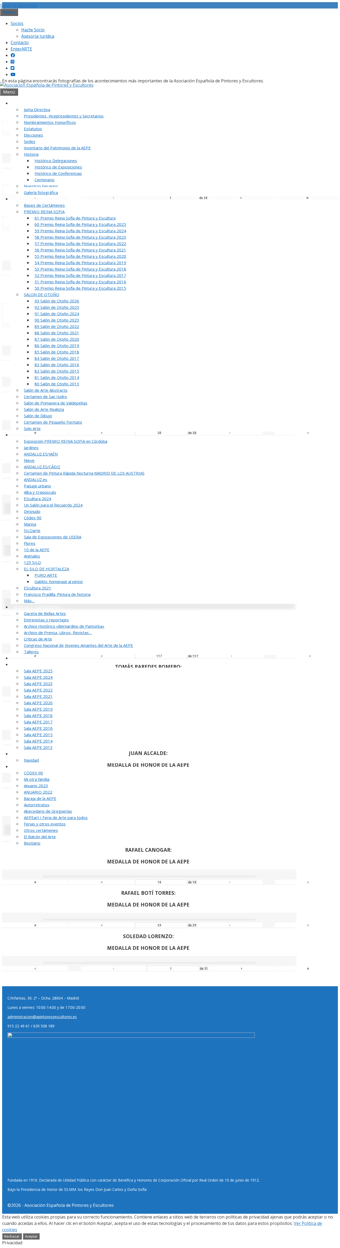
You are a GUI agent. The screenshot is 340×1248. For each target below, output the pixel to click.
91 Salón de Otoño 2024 (57, 313)
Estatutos (33, 128)
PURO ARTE (46, 575)
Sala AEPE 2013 (38, 747)
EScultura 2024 (37, 498)
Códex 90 (32, 517)
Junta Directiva (37, 109)
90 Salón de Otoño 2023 (57, 320)
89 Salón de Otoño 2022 (57, 326)
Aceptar (31, 1236)
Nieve (29, 460)
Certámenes (25, 199)
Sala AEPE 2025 (38, 670)
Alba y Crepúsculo (40, 492)
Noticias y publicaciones (37, 607)
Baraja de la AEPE (40, 798)
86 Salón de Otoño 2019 (57, 345)
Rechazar (12, 1236)
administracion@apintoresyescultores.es (42, 1016)
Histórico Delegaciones (56, 160)
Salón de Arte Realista (44, 409)
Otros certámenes (41, 830)
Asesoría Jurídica (37, 36)
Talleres (31, 651)
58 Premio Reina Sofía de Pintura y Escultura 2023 (80, 237)
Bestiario (32, 843)
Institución (24, 103)
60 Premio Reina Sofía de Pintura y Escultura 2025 (80, 224)
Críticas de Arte (38, 639)
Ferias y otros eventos (45, 824)
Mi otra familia (36, 779)
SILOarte (32, 530)
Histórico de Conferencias (58, 173)
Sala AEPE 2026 (28, 664)
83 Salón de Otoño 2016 (57, 364)
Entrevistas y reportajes (46, 619)
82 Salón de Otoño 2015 (57, 371)
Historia (31, 154)
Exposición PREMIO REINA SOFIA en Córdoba (65, 441)
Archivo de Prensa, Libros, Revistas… (58, 632)
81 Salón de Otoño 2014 (57, 377)
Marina (30, 524)
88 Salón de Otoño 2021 (57, 332)
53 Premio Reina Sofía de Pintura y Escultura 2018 (80, 269)
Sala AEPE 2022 (38, 690)
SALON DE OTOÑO (41, 294)
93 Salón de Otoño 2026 (57, 300)
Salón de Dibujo (38, 415)
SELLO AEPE (25, 658)
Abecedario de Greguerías (48, 811)
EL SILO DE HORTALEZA (46, 568)
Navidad (31, 760)
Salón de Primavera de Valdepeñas (55, 403)
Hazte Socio (33, 30)
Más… (29, 600)
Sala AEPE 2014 (38, 741)
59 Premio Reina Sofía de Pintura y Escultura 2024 (80, 230)
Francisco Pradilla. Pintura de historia (57, 594)
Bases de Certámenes (44, 205)
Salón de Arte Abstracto (45, 390)
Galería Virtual (27, 754)
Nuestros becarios (41, 186)
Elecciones (33, 135)
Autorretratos (36, 804)
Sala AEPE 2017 (38, 721)
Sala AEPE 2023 (38, 683)
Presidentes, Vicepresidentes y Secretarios (64, 116)
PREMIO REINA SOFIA (44, 211)
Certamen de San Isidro (45, 396)
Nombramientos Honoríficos (50, 122)
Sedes (29, 141)
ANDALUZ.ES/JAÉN (41, 454)
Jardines (31, 447)
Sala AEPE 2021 (38, 696)
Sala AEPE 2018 (38, 715)
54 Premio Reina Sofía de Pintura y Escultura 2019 (80, 262)
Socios (17, 23)
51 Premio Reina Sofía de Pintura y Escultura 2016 (80, 281)
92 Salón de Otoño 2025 (57, 307)
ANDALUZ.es (35, 479)
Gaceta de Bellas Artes (45, 613)
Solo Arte (32, 428)
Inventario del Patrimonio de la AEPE (57, 147)
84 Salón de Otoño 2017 (57, 358)
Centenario (44, 179)
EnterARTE (21, 49)
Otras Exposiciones (32, 435)
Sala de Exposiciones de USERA (52, 536)
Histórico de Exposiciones (58, 167)
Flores (29, 543)
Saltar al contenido (18, 5)
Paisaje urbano (37, 485)
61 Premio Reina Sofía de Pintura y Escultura (75, 218)
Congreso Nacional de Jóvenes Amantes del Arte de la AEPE (78, 645)
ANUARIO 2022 (38, 792)
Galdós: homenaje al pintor (59, 581)
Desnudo (32, 511)
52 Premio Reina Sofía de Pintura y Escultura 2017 (80, 275)
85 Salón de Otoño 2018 (57, 352)
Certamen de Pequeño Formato (53, 422)
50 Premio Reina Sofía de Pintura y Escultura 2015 (80, 288)
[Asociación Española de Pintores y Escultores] (47, 85)
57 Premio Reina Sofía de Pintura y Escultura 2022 (80, 243)
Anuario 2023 (36, 785)
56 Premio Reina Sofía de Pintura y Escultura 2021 (80, 249)
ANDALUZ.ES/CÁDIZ (42, 466)
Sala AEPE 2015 (38, 734)
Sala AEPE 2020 (38, 702)
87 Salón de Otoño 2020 (57, 339)
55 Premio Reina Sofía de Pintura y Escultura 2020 (80, 256)
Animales (32, 556)
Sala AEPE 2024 (38, 677)
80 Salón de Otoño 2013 (57, 383)
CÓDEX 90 (33, 772)
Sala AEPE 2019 (38, 709)
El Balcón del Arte (40, 836)
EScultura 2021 (37, 588)
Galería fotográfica (41, 192)
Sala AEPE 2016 (38, 728)
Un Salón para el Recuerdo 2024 (53, 505)
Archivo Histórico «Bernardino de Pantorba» (64, 626)
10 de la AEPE (36, 549)
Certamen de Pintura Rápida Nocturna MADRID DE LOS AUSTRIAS (84, 473)
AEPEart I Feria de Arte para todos (56, 817)
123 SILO (32, 562)
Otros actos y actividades (37, 766)
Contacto (20, 42)
